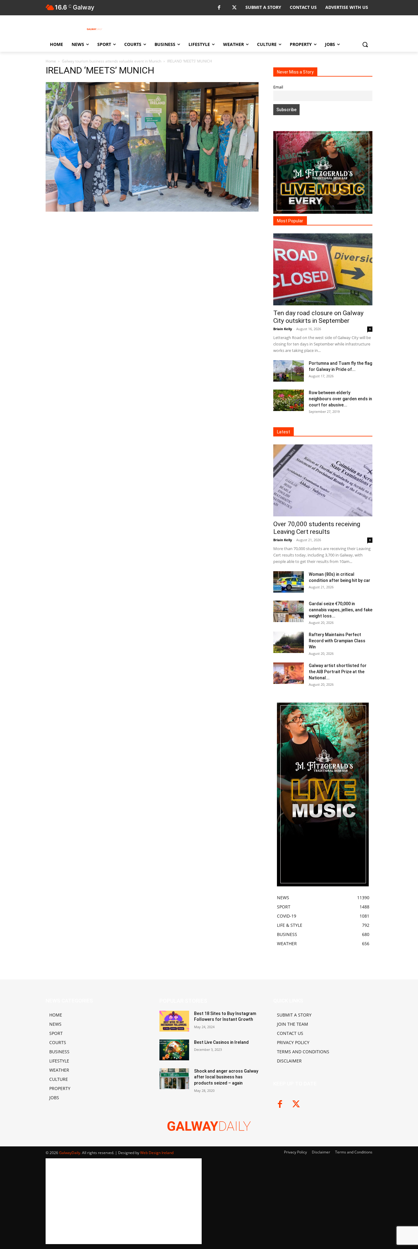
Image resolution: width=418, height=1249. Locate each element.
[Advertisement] (152, 258)
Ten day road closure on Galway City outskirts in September (318, 316)
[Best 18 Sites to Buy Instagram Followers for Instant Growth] (174, 1021)
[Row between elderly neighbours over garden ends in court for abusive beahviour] (288, 400)
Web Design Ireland (157, 1152)
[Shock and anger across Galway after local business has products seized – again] (174, 1078)
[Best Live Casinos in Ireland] (174, 1050)
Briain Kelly (282, 328)
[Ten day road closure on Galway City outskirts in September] (322, 269)
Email (278, 87)
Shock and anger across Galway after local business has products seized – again (226, 1077)
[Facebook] (219, 8)
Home (51, 61)
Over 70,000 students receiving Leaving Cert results (316, 527)
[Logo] (95, 29)
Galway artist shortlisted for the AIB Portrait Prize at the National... (338, 671)
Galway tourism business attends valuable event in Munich (111, 61)
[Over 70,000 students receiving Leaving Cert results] (322, 480)
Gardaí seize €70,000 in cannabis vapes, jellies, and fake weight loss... (340, 609)
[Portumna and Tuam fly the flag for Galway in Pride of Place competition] (288, 371)
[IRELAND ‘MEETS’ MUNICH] (152, 210)
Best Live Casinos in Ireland (221, 1042)
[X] (234, 8)
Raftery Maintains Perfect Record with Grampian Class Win (337, 640)
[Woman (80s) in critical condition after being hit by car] (288, 582)
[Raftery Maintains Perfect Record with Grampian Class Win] (288, 642)
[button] (365, 44)
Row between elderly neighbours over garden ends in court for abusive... (340, 398)
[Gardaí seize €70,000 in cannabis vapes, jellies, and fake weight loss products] (288, 611)
